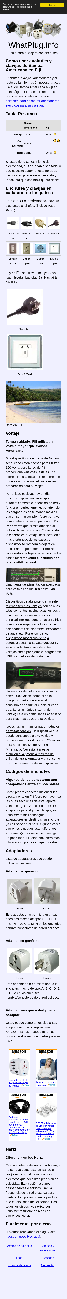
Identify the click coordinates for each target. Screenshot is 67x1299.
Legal (19, 1257)
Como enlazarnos (19, 1265)
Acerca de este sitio (19, 1245)
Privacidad (47, 1257)
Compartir (47, 1265)
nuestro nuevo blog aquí (23, 1236)
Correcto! (52, 5)
